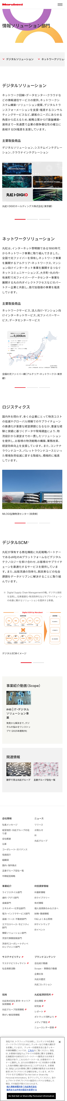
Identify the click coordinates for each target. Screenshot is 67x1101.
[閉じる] (59, 1042)
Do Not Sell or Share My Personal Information (31, 1096)
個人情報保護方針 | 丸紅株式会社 (22, 1086)
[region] (32, 1069)
